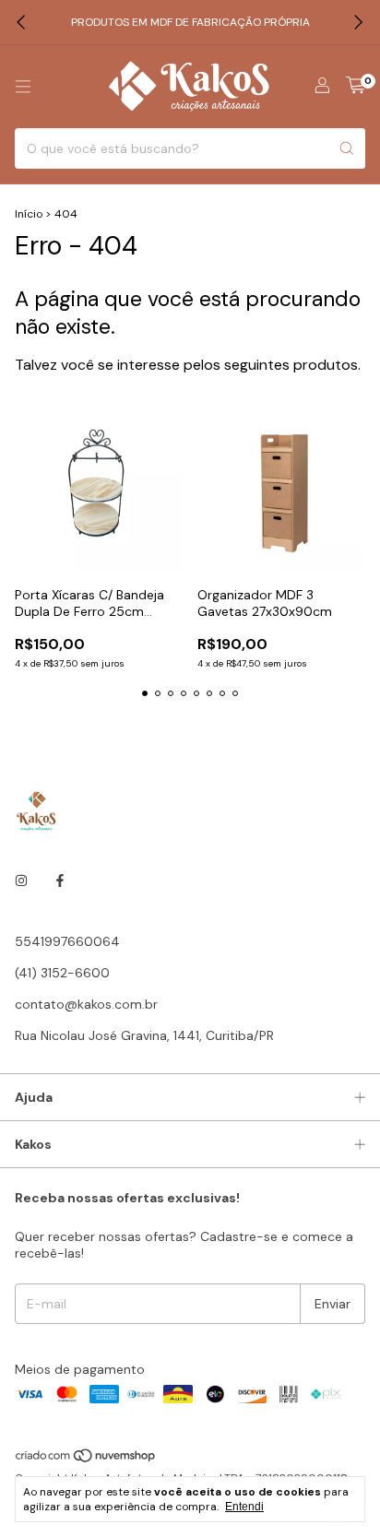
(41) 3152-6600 (62, 972)
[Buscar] (346, 148)
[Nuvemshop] (86, 1459)
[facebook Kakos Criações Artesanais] (59, 880)
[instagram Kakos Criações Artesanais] (21, 880)
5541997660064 (67, 941)
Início (28, 214)
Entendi (244, 1506)
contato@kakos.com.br (86, 1004)
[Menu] (23, 86)
